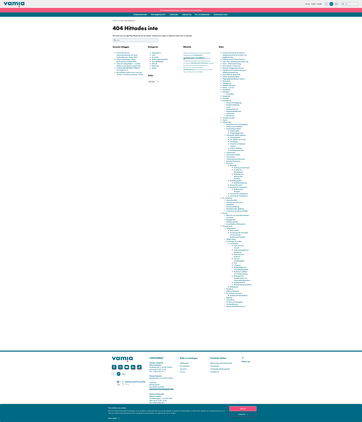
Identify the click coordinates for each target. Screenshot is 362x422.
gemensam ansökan (194, 58)
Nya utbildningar (158, 61)
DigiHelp (229, 298)
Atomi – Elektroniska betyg (231, 64)
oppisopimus (191, 65)
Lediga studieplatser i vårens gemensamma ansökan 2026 (126, 60)
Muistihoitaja (211, 63)
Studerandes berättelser (160, 59)
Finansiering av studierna (239, 255)
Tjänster (225, 213)
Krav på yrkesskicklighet (239, 260)
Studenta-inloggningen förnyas (233, 68)
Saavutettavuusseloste (156, 387)
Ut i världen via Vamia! (238, 139)
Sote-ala (206, 65)
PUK (235, 263)
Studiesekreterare (232, 109)
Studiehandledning (232, 105)
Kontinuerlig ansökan (233, 129)
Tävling (196, 69)
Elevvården (230, 116)
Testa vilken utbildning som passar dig (235, 61)
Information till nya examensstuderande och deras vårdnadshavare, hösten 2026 (126, 55)
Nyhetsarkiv (226, 90)
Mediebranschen (196, 63)
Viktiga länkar (231, 228)
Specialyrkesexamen (233, 161)
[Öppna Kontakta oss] (228, 14)
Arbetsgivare (226, 83)
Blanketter (233, 165)
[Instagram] (120, 367)
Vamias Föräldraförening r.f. (236, 306)
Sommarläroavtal (236, 185)
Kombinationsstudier (237, 150)
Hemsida (115, 21)
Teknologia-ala (195, 67)
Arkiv (153, 55)
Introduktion (234, 243)
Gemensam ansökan (233, 155)
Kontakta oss (226, 100)
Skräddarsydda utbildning (235, 209)
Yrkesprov (237, 265)
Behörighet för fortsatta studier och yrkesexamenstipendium (242, 278)
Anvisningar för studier (234, 241)
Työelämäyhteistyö (189, 69)
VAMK (206, 69)
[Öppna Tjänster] (178, 14)
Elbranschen (198, 53)
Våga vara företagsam (188, 71)
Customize (241, 414)
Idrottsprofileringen (229, 85)
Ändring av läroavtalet (241, 168)
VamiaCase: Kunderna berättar (237, 211)
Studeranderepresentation (243, 285)
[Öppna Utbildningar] (147, 14)
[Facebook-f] (114, 367)
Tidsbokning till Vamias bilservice (233, 59)
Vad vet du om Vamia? (239, 247)
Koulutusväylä (197, 61)
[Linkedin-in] (133, 367)
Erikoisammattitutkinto (205, 53)
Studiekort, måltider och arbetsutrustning (241, 273)
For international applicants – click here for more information (181, 10)
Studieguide (234, 287)
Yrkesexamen (230, 152)
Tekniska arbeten (232, 222)
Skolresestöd (234, 230)
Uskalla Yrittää (201, 69)
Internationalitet (231, 200)
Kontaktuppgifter (236, 181)
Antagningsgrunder (236, 133)
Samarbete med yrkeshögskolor (237, 124)
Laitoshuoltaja (203, 61)
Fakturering (230, 113)
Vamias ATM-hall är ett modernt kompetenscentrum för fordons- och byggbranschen (234, 55)
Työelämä (201, 67)
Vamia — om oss (228, 87)
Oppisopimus (156, 53)
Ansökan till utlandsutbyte (238, 171)
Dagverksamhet (192, 53)
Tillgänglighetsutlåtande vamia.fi (233, 79)
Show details (112, 418)
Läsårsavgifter (235, 131)
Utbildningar (226, 122)
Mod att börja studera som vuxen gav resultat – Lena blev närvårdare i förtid (129, 73)
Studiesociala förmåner (238, 190)
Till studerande (227, 226)
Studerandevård (239, 282)
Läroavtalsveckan (187, 63)
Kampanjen (185, 61)
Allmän (154, 68)
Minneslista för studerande (231, 74)
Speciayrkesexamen (187, 67)
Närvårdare (185, 65)
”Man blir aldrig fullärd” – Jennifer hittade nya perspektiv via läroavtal (128, 65)
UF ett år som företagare (234, 302)
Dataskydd (226, 96)
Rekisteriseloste (154, 385)
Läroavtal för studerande (238, 187)
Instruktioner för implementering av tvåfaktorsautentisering (234, 71)
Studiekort (229, 289)
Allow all (243, 408)
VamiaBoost (230, 300)
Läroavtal (155, 57)
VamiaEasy (230, 94)
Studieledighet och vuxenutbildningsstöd (241, 268)
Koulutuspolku (191, 61)
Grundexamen (208, 58)
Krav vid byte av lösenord (231, 66)
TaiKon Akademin (236, 148)
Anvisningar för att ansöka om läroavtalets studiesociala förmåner (239, 235)
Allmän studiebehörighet (230, 77)
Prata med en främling (199, 65)
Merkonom (205, 63)
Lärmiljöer (225, 92)
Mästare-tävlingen (232, 291)
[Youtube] (126, 367)
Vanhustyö (210, 69)
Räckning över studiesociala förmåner (239, 176)
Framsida (225, 98)
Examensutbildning (232, 207)
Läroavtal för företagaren (239, 196)
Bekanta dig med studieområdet (221, 363)
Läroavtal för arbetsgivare (239, 194)
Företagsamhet (198, 55)
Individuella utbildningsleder (236, 135)
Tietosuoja (152, 382)
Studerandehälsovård (233, 111)
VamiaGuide (230, 157)
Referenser (155, 66)
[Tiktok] (139, 367)
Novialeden (234, 142)
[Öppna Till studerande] (210, 14)
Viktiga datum (231, 239)
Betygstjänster (231, 220)
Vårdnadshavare (232, 304)
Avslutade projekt (228, 118)
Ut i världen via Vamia (234, 293)
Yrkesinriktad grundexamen (235, 159)
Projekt (224, 120)
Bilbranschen (186, 53)
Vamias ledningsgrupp (234, 103)
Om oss (182, 372)
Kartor (228, 107)
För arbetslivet (227, 198)
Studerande (226, 81)
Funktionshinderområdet (188, 55)
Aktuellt (154, 64)
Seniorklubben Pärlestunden (235, 224)
